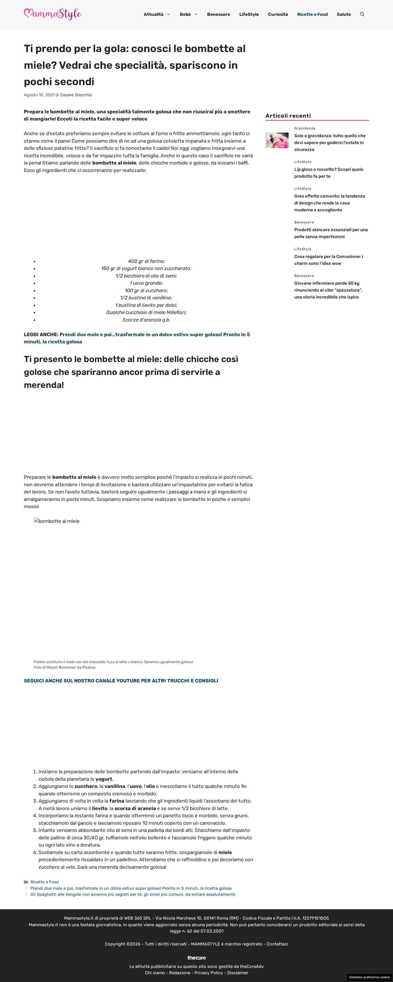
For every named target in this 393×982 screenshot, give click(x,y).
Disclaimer (237, 972)
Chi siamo (155, 972)
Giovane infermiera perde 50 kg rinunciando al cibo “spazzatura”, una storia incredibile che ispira (328, 290)
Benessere (218, 14)
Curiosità (278, 14)
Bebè (185, 14)
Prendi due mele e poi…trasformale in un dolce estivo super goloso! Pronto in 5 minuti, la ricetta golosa (131, 888)
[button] (362, 14)
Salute (344, 14)
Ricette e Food (312, 14)
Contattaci (277, 944)
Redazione (179, 972)
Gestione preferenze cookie (369, 977)
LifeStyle (249, 14)
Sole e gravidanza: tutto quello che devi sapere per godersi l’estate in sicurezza (330, 142)
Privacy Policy (208, 972)
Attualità (153, 14)
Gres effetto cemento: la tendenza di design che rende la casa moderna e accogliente (329, 203)
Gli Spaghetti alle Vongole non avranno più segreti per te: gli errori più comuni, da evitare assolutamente (132, 894)
